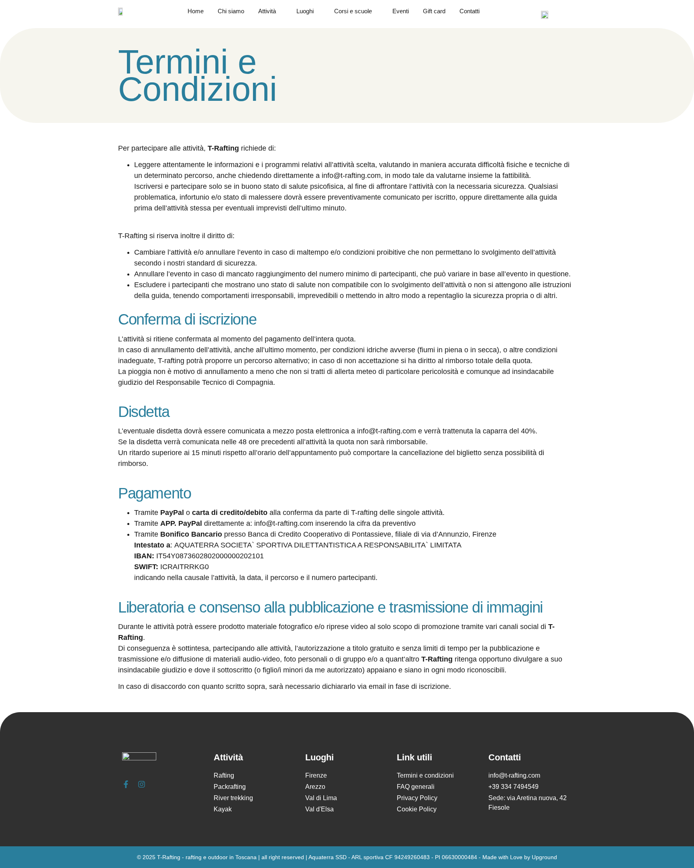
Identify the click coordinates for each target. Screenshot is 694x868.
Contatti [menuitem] (469, 11)
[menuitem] (275, 11)
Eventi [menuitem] (400, 11)
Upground (544, 857)
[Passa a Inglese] (544, 15)
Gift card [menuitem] (434, 11)
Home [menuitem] (196, 11)
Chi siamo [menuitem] (231, 11)
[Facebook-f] (126, 784)
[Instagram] (141, 784)
